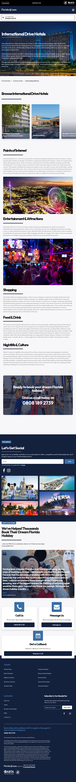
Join (69, 461)
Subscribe (67, 707)
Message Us (57, 625)
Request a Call (38, 654)
